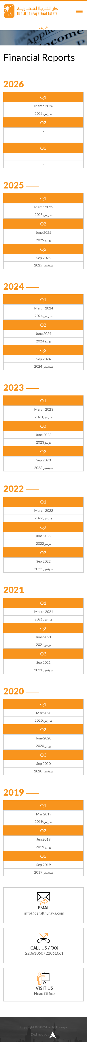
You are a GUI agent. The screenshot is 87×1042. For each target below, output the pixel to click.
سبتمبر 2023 (43, 467)
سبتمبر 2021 (43, 670)
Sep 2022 (43, 561)
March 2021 (43, 611)
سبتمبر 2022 (43, 569)
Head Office (44, 993)
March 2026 (43, 106)
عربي (43, 27)
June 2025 (43, 232)
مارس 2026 (44, 113)
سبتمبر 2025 (43, 265)
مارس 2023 (44, 417)
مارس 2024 (44, 315)
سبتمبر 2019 (43, 872)
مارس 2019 (44, 821)
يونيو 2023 (43, 442)
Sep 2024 (43, 359)
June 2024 (43, 333)
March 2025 (43, 207)
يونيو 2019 (43, 847)
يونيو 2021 (43, 644)
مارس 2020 (44, 720)
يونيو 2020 (43, 745)
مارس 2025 (44, 214)
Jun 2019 (43, 839)
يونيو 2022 (43, 543)
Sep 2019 (43, 864)
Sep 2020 (43, 763)
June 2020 (43, 738)
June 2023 (43, 434)
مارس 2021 (44, 619)
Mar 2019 (43, 814)
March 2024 (43, 308)
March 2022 (43, 510)
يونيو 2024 (43, 341)
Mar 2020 (43, 713)
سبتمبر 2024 (43, 366)
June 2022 (43, 536)
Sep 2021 (43, 662)
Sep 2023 (43, 460)
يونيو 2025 (43, 240)
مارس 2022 (44, 518)
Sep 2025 (43, 258)
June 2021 (43, 637)
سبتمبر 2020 (43, 771)
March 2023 (43, 409)
